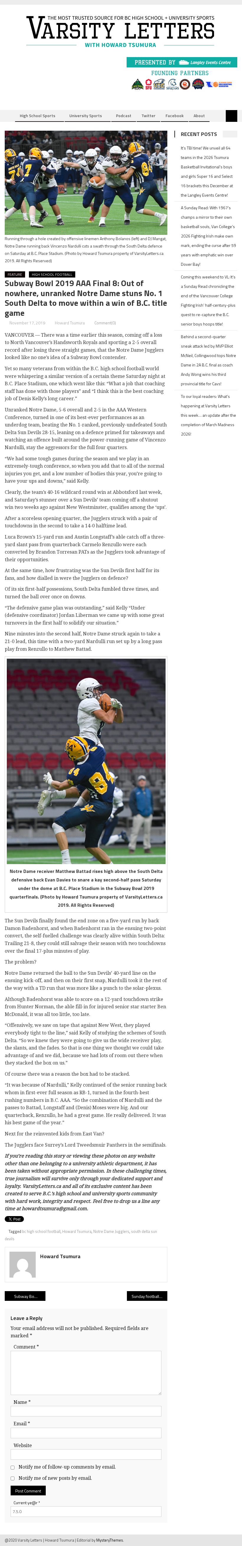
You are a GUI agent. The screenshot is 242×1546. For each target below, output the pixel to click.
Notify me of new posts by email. (55, 1478)
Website (23, 1445)
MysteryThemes (109, 1540)
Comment (26, 1347)
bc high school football (41, 1231)
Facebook (175, 115)
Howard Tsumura (70, 323)
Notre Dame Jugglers (111, 1231)
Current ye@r (27, 1502)
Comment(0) (105, 323)
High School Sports (37, 115)
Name (22, 1402)
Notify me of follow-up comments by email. (67, 1467)
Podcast (123, 115)
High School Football (52, 274)
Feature (15, 274)
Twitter (148, 115)
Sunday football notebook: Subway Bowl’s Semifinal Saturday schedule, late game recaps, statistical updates (150, 1296)
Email (22, 1424)
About (199, 115)
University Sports (85, 115)
